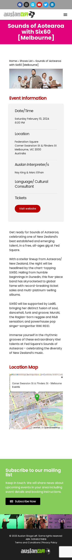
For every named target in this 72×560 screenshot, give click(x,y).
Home (13, 61)
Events (16, 387)
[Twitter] (46, 4)
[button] (65, 14)
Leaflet (36, 427)
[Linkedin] (52, 4)
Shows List (26, 61)
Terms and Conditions (27, 542)
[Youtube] (39, 4)
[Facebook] (20, 4)
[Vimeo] (33, 4)
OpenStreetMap (52, 427)
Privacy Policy (49, 542)
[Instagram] (26, 4)
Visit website (27, 208)
